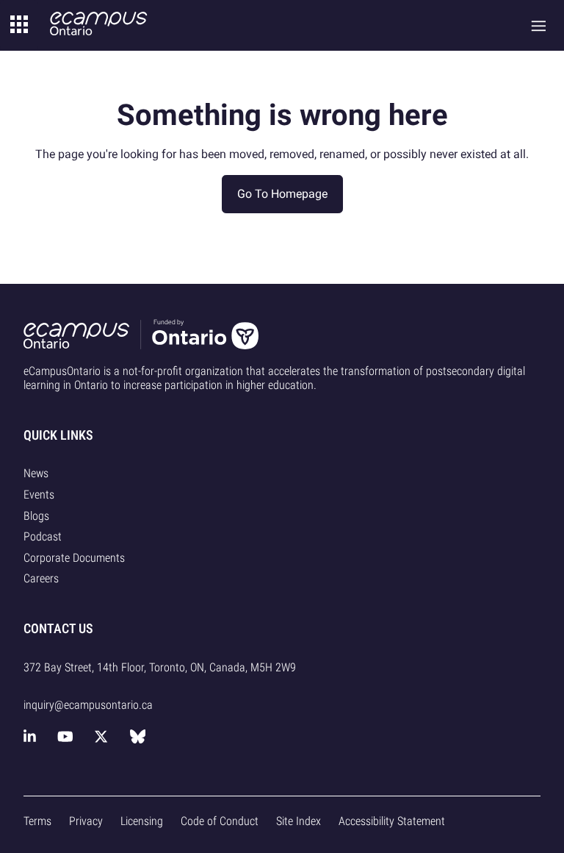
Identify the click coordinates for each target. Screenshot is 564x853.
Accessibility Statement (392, 821)
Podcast (43, 536)
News (36, 473)
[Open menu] (538, 25)
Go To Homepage (282, 194)
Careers (41, 578)
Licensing (141, 821)
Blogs (36, 516)
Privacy (86, 821)
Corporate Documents (74, 558)
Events (39, 495)
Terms (37, 821)
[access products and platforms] (19, 25)
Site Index (298, 821)
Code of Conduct (219, 821)
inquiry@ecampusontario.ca (88, 705)
